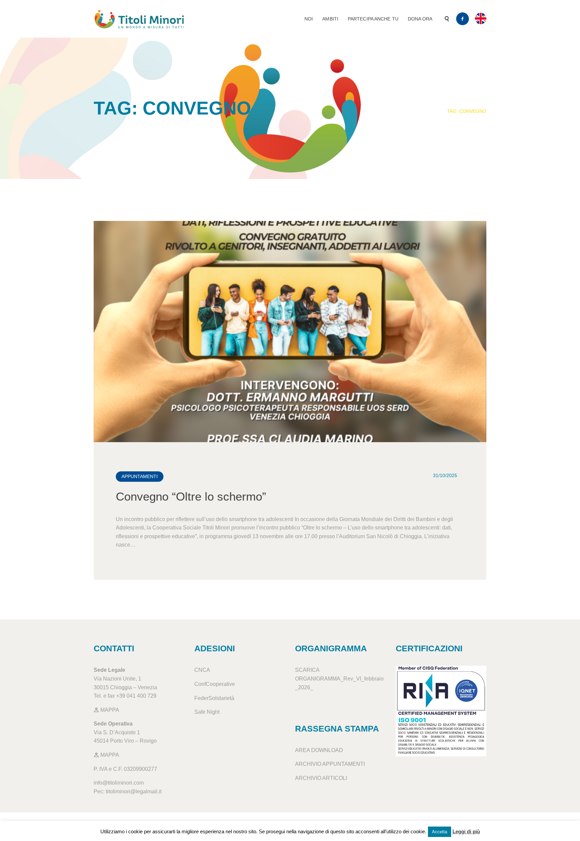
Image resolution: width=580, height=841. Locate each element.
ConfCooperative (214, 684)
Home (430, 111)
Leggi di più (466, 831)
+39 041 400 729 (136, 696)
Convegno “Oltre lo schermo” (191, 496)
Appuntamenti (140, 476)
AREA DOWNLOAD (319, 750)
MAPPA (109, 710)
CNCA (202, 670)
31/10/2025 (445, 475)
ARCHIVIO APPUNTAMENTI (330, 764)
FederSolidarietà (214, 698)
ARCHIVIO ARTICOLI (321, 778)
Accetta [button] (439, 831)
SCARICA (307, 670)
